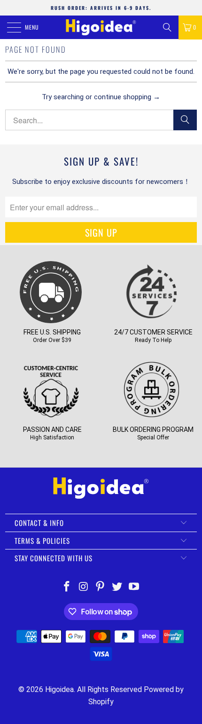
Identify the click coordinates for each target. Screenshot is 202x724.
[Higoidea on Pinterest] (100, 587)
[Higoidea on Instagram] (84, 587)
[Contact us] (151, 320)
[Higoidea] (101, 27)
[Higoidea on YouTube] (134, 587)
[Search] (167, 28)
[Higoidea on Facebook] (67, 587)
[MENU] (9, 27)
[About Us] (50, 417)
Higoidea (59, 689)
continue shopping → (127, 97)
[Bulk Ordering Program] (151, 417)
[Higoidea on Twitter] (117, 587)
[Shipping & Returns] (50, 320)
